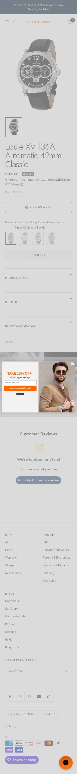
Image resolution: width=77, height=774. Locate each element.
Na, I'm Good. (20, 393)
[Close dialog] (72, 363)
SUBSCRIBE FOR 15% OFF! (20, 388)
